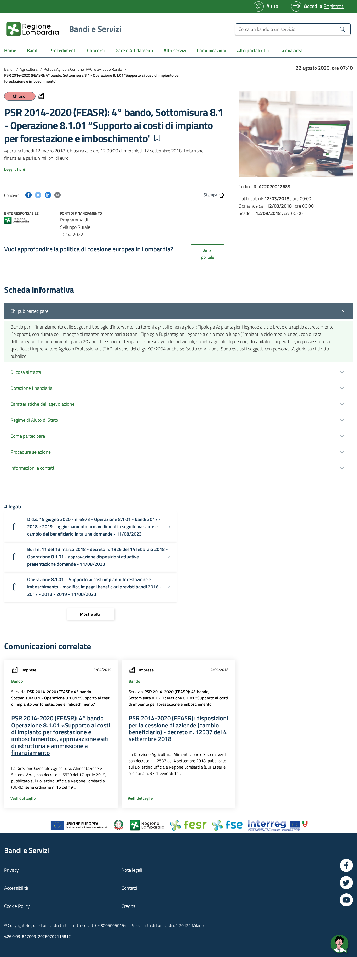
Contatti (129, 888)
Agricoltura (28, 69)
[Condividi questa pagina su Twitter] (38, 194)
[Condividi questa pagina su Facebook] (28, 194)
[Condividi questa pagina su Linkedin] (48, 194)
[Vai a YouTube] (346, 900)
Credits (128, 906)
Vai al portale (207, 254)
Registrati (334, 6)
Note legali (132, 869)
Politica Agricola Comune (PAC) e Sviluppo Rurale (83, 69)
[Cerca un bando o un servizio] (342, 29)
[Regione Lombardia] (16, 220)
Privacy (11, 869)
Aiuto (272, 6)
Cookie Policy (17, 906)
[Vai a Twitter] (346, 882)
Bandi (8, 69)
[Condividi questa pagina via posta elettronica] (57, 194)
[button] (157, 138)
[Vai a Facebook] (346, 865)
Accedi (311, 6)
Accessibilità (16, 888)
